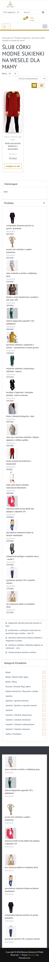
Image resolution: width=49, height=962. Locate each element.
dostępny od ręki (13, 166)
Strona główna (7, 38)
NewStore (32, 955)
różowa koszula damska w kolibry (22, 652)
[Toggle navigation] (45, 26)
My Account (6, 26)
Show (4, 73)
